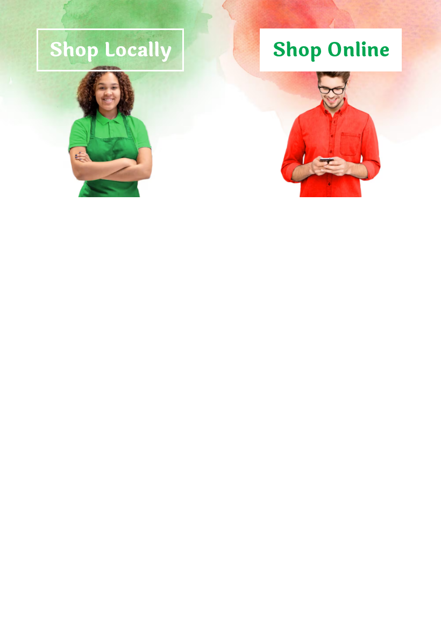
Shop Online (330, 50)
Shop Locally (110, 50)
